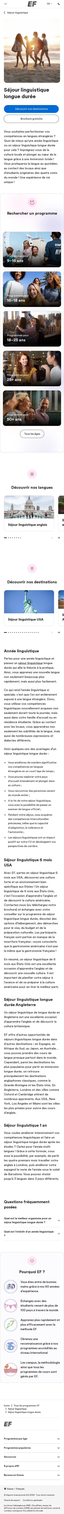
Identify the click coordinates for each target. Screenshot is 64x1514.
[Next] (58, 537)
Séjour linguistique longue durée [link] (24, 1412)
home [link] (7, 1405)
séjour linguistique (30, 663)
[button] (5, 4)
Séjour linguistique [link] (17, 1408)
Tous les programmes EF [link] (26, 1405)
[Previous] (52, 537)
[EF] (32, 4)
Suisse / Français (15, 1488)
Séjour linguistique (17, 12)
